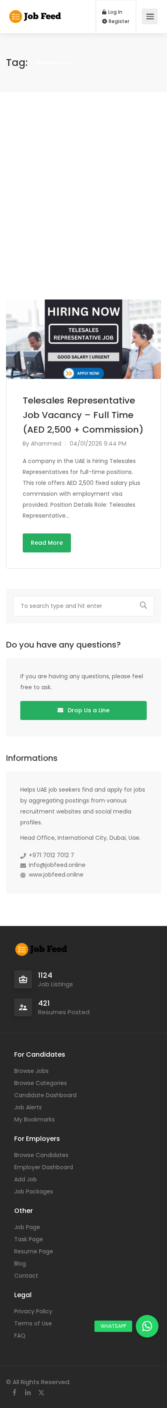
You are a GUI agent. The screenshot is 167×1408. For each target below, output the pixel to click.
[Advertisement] (83, 196)
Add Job (25, 1179)
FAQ (20, 1336)
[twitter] (41, 1393)
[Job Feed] (35, 12)
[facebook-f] (14, 1393)
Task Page (28, 1239)
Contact (26, 1276)
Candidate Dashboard (45, 1095)
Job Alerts (28, 1107)
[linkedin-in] (28, 1393)
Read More (47, 543)
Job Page (27, 1227)
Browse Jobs (31, 1071)
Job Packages (33, 1191)
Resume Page (33, 1251)
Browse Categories (40, 1083)
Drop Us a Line (87, 710)
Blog (20, 1263)
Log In (114, 12)
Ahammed (46, 444)
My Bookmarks (34, 1119)
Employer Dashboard (43, 1167)
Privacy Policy (33, 1311)
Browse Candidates (41, 1155)
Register (118, 21)
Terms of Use (33, 1323)
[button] (147, 1326)
